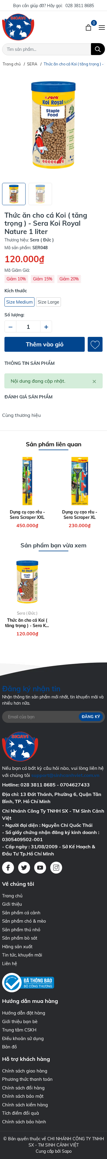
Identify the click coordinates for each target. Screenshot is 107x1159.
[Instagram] (56, 868)
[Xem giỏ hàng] (89, 27)
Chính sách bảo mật (22, 1096)
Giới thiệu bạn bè (19, 1021)
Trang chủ (12, 896)
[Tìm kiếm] (98, 49)
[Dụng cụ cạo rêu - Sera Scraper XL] (80, 481)
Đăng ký (91, 716)
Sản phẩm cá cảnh (21, 912)
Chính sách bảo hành (24, 1122)
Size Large (48, 302)
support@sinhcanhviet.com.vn (65, 775)
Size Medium (19, 302)
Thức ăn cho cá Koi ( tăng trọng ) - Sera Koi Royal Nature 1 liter (27, 623)
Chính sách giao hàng (24, 1071)
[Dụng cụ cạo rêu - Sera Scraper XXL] (27, 481)
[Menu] (102, 27)
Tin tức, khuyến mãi (22, 955)
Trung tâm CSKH (19, 1030)
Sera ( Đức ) (27, 613)
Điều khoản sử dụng (23, 1038)
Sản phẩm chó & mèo (24, 921)
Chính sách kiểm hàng (25, 1105)
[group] (53, 125)
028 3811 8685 (79, 5)
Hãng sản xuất (17, 946)
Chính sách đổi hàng (23, 1088)
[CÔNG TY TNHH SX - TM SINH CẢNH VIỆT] (31, 27)
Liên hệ (9, 963)
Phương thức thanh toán (27, 1079)
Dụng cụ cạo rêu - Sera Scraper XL (79, 514)
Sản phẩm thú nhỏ (21, 929)
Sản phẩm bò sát (19, 938)
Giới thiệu (12, 904)
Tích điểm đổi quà (20, 1113)
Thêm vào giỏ (45, 344)
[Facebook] (8, 868)
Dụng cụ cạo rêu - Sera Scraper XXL (27, 514)
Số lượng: (14, 315)
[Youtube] (40, 868)
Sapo (67, 1151)
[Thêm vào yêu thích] (95, 344)
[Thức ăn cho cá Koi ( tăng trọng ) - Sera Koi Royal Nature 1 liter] (27, 582)
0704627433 (75, 785)
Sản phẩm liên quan (53, 444)
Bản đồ (9, 1047)
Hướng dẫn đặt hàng (23, 1013)
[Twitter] (24, 868)
